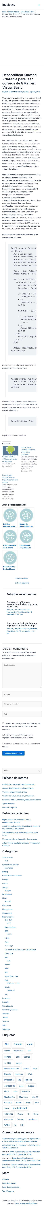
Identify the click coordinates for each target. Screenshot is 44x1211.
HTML (7, 938)
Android (8, 901)
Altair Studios (7, 858)
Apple (30, 1044)
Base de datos (10, 927)
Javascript (9, 946)
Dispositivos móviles (10, 865)
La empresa (7, 894)
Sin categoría (7, 1006)
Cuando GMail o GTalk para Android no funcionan (9, 459)
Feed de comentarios (10, 1187)
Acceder (5, 1179)
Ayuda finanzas (8, 804)
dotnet (27, 1057)
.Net (6, 1044)
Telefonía (6, 1014)
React (7, 968)
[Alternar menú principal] (39, 4)
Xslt (6, 994)
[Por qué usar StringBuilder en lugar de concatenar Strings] (11, 487)
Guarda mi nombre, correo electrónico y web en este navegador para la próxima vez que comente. (21, 726)
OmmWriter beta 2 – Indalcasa (14, 1145)
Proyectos (6, 998)
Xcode (7, 987)
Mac (15, 1091)
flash (35, 1068)
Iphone (28, 1079)
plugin (6, 1108)
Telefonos (8, 1114)
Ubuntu (20, 1114)
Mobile (18, 1102)
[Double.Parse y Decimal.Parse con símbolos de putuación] (30, 459)
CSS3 (9, 934)
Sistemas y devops (9, 1010)
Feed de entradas (9, 1183)
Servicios (6, 1002)
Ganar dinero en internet (12, 876)
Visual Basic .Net (23, 612)
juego (21, 1086)
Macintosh (6, 905)
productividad (20, 1108)
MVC (9, 923)
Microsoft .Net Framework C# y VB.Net (20, 950)
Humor (5, 883)
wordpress (33, 1119)
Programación (11, 612)
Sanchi (5, 1165)
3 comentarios (25, 631)
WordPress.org (8, 1191)
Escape (8, 890)
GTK (9, 961)
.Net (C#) (10, 610)
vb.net (35, 1114)
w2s (6, 861)
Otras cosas (7, 913)
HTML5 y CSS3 (13, 983)
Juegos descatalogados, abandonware (17, 788)
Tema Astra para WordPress (26, 1203)
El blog (5, 872)
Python (7, 964)
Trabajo (5, 1018)
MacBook (26, 1091)
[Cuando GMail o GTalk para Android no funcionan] (10, 450)
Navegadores (7, 909)
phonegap (9, 868)
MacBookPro (9, 1097)
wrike (7, 1125)
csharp (7, 1056)
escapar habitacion (11, 1069)
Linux (4, 898)
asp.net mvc (18, 1051)
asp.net (7, 1051)
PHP (28, 610)
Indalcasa (8, 4)
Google (5, 879)
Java (15, 610)
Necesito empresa (9, 808)
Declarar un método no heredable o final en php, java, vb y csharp (22, 604)
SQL (6, 972)
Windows (6, 1029)
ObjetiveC (11, 990)
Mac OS (35, 1097)
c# (29, 1050)
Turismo (5, 1021)
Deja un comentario (10, 92)
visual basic (8, 1119)
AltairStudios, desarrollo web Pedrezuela (18, 784)
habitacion (19, 1074)
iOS (19, 1080)
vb (28, 1114)
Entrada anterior (22, 578)
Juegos (5, 887)
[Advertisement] (22, 41)
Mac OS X (8, 1102)
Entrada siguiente (22, 583)
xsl (15, 1125)
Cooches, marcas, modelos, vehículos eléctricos (21, 800)
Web (6, 980)
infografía (9, 1079)
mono (28, 1102)
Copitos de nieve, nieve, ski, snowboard (18, 796)
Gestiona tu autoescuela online (14, 792)
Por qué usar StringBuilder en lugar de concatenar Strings (22, 624)
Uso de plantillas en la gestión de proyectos (19, 839)
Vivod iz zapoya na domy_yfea (14, 1139)
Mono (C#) (22, 610)
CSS (6, 931)
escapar (19, 1063)
